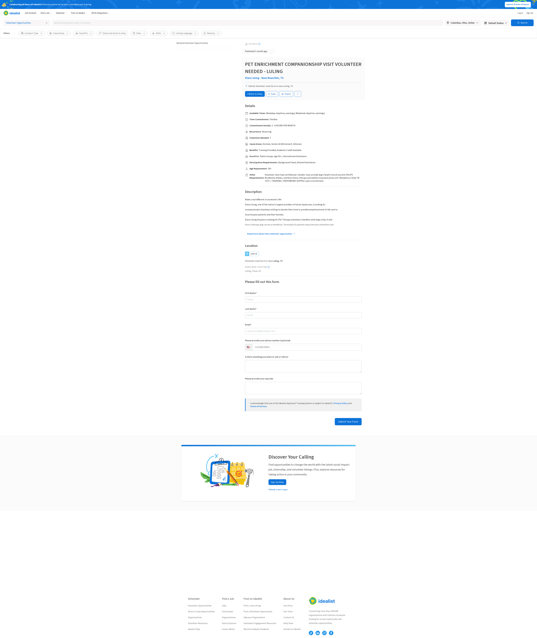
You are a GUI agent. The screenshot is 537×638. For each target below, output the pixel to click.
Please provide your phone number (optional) (267, 340)
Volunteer (60, 13)
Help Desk (288, 623)
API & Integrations (99, 13)
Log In (520, 13)
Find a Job (45, 13)
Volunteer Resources (198, 623)
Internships (227, 611)
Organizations (195, 617)
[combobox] (247, 23)
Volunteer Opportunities (200, 605)
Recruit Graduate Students (256, 629)
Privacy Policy (341, 403)
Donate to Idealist (292, 629)
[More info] (463, 23)
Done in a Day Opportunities (201, 611)
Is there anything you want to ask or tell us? (266, 356)
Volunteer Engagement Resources (260, 623)
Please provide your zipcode (259, 378)
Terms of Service (258, 406)
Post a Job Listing (252, 605)
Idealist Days (194, 629)
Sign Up (529, 13)
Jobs (224, 605)
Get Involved (30, 13)
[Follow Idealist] (311, 633)
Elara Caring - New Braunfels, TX (264, 78)
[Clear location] (477, 22)
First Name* (251, 293)
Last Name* (251, 308)
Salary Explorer (229, 623)
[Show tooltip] (259, 44)
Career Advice (228, 629)
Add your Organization (254, 617)
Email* (248, 324)
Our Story (288, 605)
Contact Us (288, 617)
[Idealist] (11, 13)
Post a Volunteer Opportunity (258, 611)
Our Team (288, 611)
